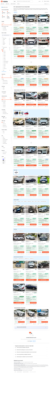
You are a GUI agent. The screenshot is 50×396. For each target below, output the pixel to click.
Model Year (3, 74)
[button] (18, 29)
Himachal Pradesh (5, 139)
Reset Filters (29, 329)
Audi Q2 (4, 65)
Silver (4, 161)
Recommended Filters (5, 9)
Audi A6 (40, 306)
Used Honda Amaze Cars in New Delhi (39, 353)
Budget (3, 21)
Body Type (3, 116)
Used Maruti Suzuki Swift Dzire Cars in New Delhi (37, 354)
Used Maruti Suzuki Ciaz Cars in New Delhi (25, 354)
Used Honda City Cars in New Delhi (30, 353)
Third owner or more (5, 113)
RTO (2, 135)
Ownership (3, 109)
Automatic (4, 93)
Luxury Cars (26, 109)
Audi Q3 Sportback (6, 61)
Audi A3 (4, 58)
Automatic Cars (16, 109)
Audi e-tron (5, 68)
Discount (3, 150)
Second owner (4, 112)
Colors (3, 156)
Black (4, 160)
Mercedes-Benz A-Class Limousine (17, 307)
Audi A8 (4, 64)
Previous (13, 18)
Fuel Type (3, 86)
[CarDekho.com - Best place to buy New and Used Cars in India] (4, 1)
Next (24, 18)
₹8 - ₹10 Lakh (4, 28)
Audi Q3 (4, 52)
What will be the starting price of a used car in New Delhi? (24, 338)
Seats (2, 146)
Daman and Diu (5, 143)
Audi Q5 (4, 55)
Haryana (4, 138)
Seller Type (3, 120)
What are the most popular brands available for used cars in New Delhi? (25, 340)
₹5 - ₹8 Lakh (4, 27)
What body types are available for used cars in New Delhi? (24, 345)
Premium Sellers (4, 129)
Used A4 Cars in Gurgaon (24, 350)
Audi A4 (15, 68)
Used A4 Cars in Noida (30, 350)
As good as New (21, 109)
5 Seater (4, 147)
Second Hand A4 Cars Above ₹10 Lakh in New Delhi (27, 357)
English (39, 1)
